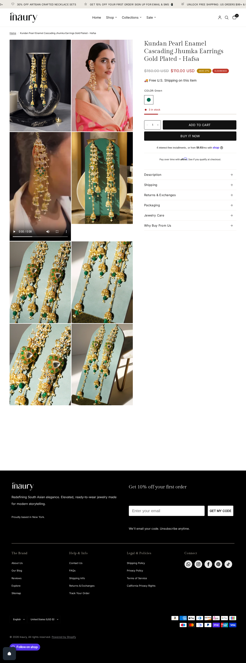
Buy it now (190, 136)
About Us (17, 563)
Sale (149, 17)
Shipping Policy (136, 563)
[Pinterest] (218, 564)
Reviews (17, 578)
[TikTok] (228, 564)
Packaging (152, 205)
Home (96, 17)
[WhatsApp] (188, 564)
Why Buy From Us (157, 225)
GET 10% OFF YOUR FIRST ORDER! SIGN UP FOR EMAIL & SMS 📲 (116, 4)
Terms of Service (137, 578)
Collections (130, 17)
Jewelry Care (154, 215)
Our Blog (17, 570)
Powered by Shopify (64, 636)
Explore (16, 585)
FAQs (72, 570)
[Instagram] (198, 564)
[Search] (226, 17)
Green (148, 99)
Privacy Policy (135, 570)
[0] (233, 17)
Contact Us (75, 563)
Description (152, 175)
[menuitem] (97, 17)
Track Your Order (79, 593)
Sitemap (16, 593)
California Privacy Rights (141, 585)
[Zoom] (62, 47)
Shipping (150, 185)
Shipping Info (77, 578)
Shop (110, 17)
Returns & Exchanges (160, 195)
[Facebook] (208, 564)
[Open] (9, 653)
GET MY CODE (220, 511)
